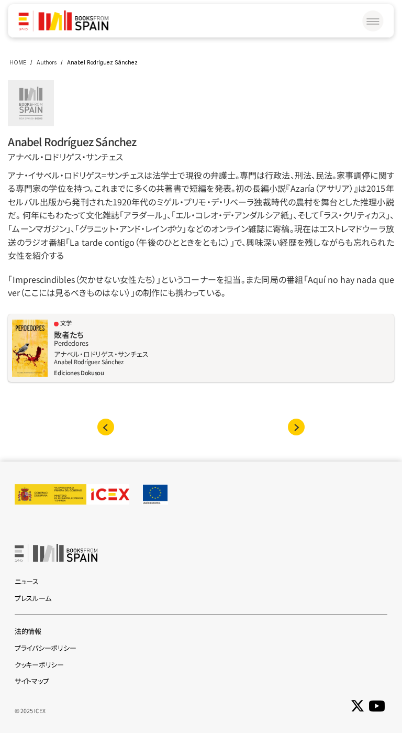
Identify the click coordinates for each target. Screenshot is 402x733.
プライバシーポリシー (45, 648)
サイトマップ (32, 681)
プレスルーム (33, 598)
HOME (17, 62)
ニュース (27, 581)
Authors (47, 62)
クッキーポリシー (39, 665)
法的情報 (28, 631)
